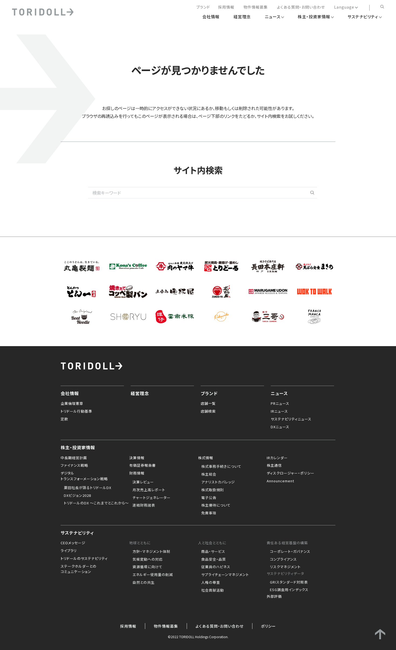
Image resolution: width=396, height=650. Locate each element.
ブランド (203, 7)
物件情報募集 (256, 7)
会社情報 (70, 393)
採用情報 (226, 7)
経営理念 (140, 393)
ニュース (279, 393)
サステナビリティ (77, 532)
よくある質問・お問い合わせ (301, 7)
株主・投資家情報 (78, 447)
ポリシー (268, 626)
